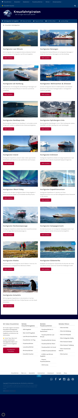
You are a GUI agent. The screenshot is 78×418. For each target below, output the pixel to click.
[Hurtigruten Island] (20, 144)
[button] (3, 414)
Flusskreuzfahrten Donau (49, 340)
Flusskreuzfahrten (37, 2)
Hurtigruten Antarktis (12, 295)
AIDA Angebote (27, 329)
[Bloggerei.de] (6, 391)
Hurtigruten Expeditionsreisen (52, 189)
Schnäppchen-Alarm (9, 342)
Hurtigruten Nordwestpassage (15, 226)
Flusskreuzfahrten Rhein (48, 343)
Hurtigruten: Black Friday (13, 189)
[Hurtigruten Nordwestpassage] (20, 215)
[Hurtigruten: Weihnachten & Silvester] (57, 72)
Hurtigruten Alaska (11, 261)
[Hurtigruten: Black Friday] (20, 178)
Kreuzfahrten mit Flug (29, 340)
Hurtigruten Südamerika (50, 261)
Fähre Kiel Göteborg (65, 331)
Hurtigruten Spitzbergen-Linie (52, 120)
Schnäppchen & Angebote (11, 21)
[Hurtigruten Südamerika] (57, 249)
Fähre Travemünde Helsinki (64, 349)
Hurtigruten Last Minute (13, 49)
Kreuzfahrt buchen (8, 5)
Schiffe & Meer (51, 21)
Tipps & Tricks (39, 21)
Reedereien (26, 2)
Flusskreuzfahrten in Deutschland (46, 330)
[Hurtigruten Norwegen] (57, 38)
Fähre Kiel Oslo (64, 327)
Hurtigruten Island (10, 155)
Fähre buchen (64, 354)
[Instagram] (64, 379)
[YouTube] (68, 379)
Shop (65, 373)
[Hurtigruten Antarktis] (20, 284)
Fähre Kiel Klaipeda (65, 334)
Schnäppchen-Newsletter (11, 350)
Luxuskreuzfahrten (28, 347)
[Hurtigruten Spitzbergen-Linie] (57, 109)
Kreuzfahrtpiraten (27, 12)
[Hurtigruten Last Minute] (20, 38)
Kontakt (59, 373)
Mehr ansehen (9, 58)
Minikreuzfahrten (28, 350)
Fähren (48, 2)
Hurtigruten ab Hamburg (13, 84)
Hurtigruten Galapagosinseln (52, 226)
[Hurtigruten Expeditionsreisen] (57, 178)
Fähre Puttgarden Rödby (67, 338)
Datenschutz (41, 373)
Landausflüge (64, 21)
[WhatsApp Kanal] (51, 379)
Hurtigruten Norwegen (49, 49)
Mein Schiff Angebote (29, 333)
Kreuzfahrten (7, 2)
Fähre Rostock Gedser (66, 341)
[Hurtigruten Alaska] (20, 249)
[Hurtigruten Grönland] (57, 144)
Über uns (23, 373)
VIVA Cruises (45, 365)
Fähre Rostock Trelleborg (67, 345)
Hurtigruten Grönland (49, 155)
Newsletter (32, 373)
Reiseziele (17, 2)
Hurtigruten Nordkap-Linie (13, 120)
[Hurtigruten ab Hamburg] (20, 72)
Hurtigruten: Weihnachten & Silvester (55, 84)
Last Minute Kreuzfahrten (30, 336)
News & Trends (26, 21)
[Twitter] (60, 379)
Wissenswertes (57, 2)
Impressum (50, 373)
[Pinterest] (72, 379)
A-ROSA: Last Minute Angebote (46, 355)
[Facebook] (55, 379)
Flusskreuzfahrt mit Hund (49, 347)
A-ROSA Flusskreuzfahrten (49, 350)
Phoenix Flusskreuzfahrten (45, 360)
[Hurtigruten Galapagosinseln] (57, 215)
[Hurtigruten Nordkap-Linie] (20, 109)
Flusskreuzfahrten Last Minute (47, 335)
